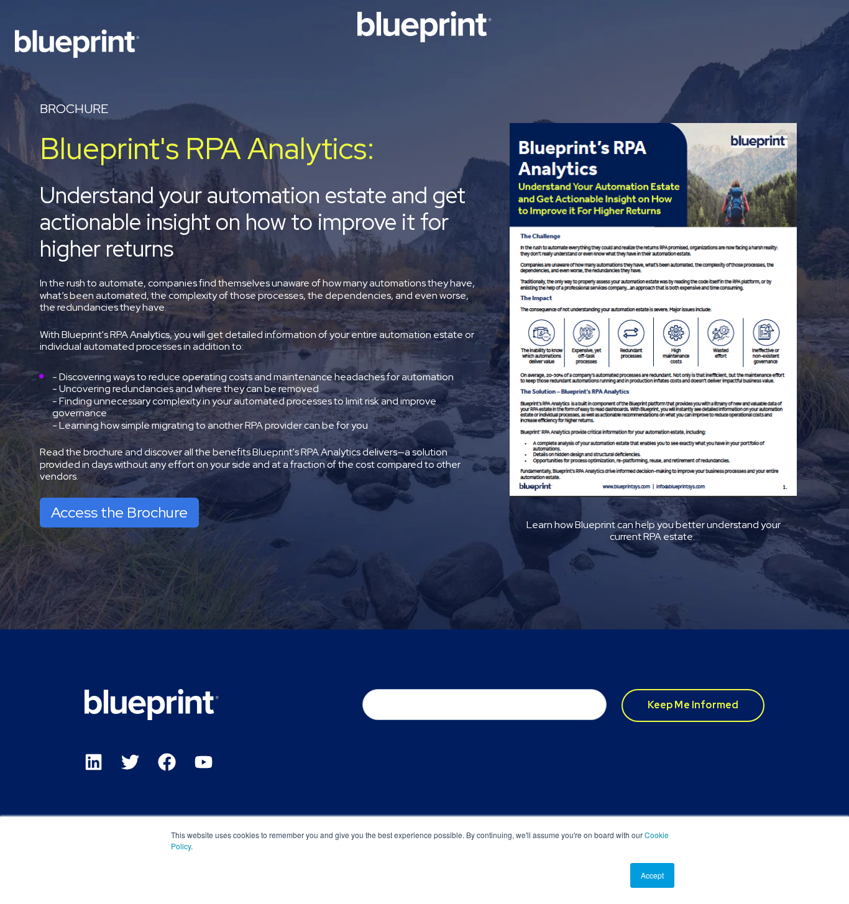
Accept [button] (652, 875)
